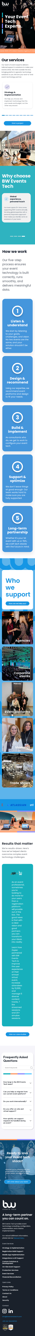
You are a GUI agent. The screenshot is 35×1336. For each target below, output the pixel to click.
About (4, 1297)
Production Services (10, 1270)
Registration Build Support (12, 1251)
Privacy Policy (8, 1287)
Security (5, 1300)
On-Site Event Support (11, 1267)
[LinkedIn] (11, 1311)
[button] (31, 4)
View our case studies (17, 1034)
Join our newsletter (9, 1321)
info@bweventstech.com (12, 1317)
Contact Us (6, 1293)
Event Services (8, 1274)
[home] (5, 4)
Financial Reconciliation (11, 1277)
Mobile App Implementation (13, 1255)
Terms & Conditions (10, 1290)
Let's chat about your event (17, 1182)
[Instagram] (4, 1311)
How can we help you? (17, 603)
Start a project (17, 123)
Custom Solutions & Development (10, 1262)
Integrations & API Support (13, 1258)
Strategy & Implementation (13, 1248)
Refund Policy (19, 1238)
